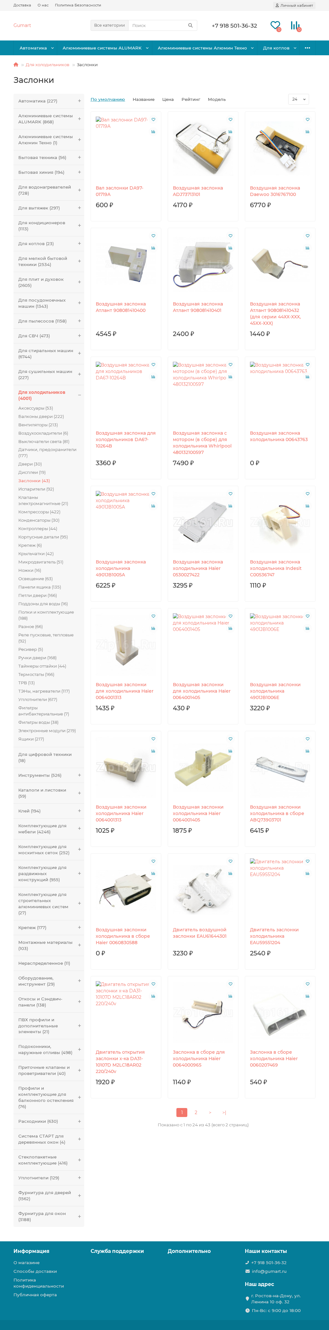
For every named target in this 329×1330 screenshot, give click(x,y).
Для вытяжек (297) (39, 207)
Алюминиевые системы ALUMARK (102, 47)
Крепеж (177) (32, 927)
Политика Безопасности (78, 5)
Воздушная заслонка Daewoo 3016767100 (275, 191)
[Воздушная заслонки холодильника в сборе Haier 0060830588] (126, 890)
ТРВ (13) (26, 682)
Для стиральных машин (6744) (45, 353)
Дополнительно (189, 1251)
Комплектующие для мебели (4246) (42, 828)
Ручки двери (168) (37, 657)
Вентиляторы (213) (38, 424)
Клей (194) (29, 810)
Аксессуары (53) (35, 408)
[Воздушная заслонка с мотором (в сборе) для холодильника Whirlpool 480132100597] (203, 393)
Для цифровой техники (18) (45, 757)
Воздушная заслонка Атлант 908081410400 (121, 307)
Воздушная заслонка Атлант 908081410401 (198, 307)
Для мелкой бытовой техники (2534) (42, 261)
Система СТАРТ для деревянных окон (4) (42, 1139)
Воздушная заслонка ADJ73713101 (198, 191)
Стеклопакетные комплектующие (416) (43, 1160)
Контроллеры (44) (37, 528)
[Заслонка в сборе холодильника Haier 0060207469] (280, 1012)
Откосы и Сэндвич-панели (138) (40, 1001)
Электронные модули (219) (47, 730)
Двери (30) (30, 463)
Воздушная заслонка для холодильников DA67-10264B (126, 439)
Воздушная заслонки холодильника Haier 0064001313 (121, 813)
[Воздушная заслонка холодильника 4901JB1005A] (126, 522)
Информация (31, 1251)
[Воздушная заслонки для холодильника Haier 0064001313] (126, 645)
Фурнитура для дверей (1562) (44, 1195)
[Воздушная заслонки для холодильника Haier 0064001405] (203, 645)
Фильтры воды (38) (38, 722)
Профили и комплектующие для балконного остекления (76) (46, 1097)
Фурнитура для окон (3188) (42, 1216)
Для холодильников (47, 64)
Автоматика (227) (38, 100)
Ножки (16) (29, 570)
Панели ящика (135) (39, 587)
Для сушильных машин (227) (45, 374)
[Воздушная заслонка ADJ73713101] (203, 148)
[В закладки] (153, 119)
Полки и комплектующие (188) (46, 615)
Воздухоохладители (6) (43, 433)
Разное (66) (30, 626)
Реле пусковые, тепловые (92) (46, 637)
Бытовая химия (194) (41, 172)
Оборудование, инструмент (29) (36, 981)
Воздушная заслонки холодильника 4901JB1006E (275, 691)
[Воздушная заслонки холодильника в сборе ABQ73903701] (280, 767)
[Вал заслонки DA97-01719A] (126, 148)
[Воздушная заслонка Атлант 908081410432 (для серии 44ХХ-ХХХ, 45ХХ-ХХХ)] (280, 264)
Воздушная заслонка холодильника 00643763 (279, 436)
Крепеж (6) (30, 545)
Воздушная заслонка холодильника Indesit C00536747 (276, 568)
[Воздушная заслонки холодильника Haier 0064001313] (126, 767)
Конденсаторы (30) (38, 520)
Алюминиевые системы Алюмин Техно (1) (45, 139)
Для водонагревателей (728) (44, 190)
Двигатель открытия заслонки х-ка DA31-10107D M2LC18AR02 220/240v (120, 1061)
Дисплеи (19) (32, 472)
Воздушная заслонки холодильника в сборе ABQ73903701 (277, 813)
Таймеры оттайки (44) (42, 666)
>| (224, 1112)
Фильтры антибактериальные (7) (43, 710)
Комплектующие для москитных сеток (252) (44, 849)
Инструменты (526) (40, 775)
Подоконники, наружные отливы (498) (45, 1049)
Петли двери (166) (37, 595)
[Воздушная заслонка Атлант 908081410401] (203, 264)
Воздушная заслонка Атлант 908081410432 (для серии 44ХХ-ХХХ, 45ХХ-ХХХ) (275, 313)
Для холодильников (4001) (41, 395)
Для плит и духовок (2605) (41, 282)
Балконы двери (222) (41, 416)
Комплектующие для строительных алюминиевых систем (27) (43, 903)
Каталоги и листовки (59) (42, 793)
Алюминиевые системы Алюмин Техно (202, 47)
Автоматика (33, 47)
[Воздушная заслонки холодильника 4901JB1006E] (280, 645)
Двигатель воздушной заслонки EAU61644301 (200, 933)
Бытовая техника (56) (42, 157)
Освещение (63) (35, 578)
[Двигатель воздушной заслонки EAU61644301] (203, 890)
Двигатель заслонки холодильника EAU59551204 (274, 936)
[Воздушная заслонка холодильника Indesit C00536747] (280, 522)
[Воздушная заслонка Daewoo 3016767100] (280, 148)
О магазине (26, 1262)
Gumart (22, 25)
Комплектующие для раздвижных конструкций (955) (42, 873)
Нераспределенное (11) (44, 963)
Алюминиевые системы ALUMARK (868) (45, 118)
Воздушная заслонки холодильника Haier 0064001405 (198, 813)
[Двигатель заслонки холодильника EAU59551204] (280, 890)
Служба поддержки (117, 1251)
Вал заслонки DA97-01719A (119, 191)
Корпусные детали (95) (43, 536)
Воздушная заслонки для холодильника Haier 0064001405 (202, 691)
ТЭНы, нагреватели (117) (44, 691)
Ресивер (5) (30, 649)
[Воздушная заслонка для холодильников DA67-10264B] (126, 393)
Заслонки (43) (34, 480)
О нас (43, 5)
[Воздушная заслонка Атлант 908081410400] (126, 264)
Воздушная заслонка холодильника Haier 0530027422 (198, 568)
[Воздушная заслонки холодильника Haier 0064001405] (203, 767)
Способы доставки (35, 1271)
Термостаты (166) (36, 674)
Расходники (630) (38, 1121)
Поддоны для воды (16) (43, 603)
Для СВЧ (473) (34, 335)
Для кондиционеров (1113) (41, 225)
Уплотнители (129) (38, 1177)
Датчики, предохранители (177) (47, 452)
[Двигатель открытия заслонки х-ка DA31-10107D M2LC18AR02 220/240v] (126, 1012)
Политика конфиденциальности (38, 1283)
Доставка (22, 5)
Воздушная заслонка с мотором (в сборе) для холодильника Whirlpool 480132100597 (202, 442)
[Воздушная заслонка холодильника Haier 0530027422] (203, 522)
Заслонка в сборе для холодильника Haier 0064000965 (199, 1058)
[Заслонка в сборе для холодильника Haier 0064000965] (203, 1012)
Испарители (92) (36, 489)
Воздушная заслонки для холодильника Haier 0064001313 (125, 691)
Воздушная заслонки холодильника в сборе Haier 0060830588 (123, 936)
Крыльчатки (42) (36, 553)
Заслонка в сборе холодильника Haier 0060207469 (274, 1058)
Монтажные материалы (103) (45, 945)
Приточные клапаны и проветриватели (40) (44, 1070)
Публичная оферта (35, 1294)
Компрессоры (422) (39, 511)
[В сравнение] (153, 131)
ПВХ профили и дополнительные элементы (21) (38, 1025)
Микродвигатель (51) (40, 561)
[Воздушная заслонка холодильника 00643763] (280, 393)
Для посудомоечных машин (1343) (42, 303)
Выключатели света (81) (43, 441)
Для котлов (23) (36, 243)
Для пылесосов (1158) (42, 321)
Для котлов (276, 47)
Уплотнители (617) (37, 699)
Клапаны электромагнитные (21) (43, 500)
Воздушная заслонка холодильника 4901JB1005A (121, 568)
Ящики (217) (31, 738)
